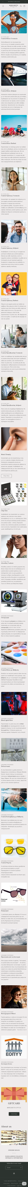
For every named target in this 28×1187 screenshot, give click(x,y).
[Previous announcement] (3, 1)
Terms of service (14, 1183)
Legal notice (19, 1185)
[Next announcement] (25, 1)
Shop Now (6, 476)
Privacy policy (7, 1183)
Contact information (11, 1185)
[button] (3, 6)
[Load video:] (14, 1137)
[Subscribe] (20, 1167)
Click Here (14, 1114)
